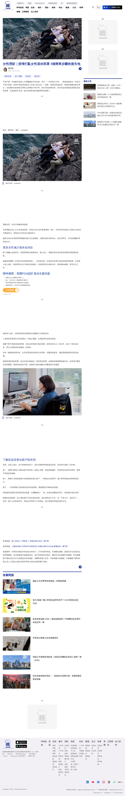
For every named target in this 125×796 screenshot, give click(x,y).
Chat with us (97, 792)
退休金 (28, 76)
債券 (54, 753)
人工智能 (81, 747)
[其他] (80, 68)
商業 (53, 7)
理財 (46, 7)
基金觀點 (54, 757)
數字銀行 (67, 760)
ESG (72, 759)
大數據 (81, 751)
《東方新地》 (32, 754)
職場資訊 (87, 752)
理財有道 (8, 76)
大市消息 (60, 747)
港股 (54, 745)
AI (62, 3)
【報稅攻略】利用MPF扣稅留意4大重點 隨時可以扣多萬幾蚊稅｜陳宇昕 (40, 546)
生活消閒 (93, 752)
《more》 (5, 756)
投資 (32, 7)
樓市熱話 (60, 773)
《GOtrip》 (10, 754)
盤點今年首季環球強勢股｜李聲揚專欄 (49, 581)
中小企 (73, 751)
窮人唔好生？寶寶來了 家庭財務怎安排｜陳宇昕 (30, 541)
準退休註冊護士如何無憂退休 (45, 638)
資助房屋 (60, 757)
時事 (81, 7)
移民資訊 (99, 757)
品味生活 (93, 747)
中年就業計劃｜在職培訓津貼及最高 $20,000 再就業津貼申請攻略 (109, 114)
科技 (60, 7)
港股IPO (20, 3)
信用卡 (67, 769)
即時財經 (20, 7)
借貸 (66, 764)
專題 (27, 7)
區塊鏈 (81, 753)
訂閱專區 (25, 12)
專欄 (18, 12)
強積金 (67, 756)
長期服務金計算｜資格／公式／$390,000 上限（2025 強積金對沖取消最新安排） (109, 87)
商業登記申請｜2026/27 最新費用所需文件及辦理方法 (109, 105)
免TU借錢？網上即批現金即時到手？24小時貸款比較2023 (55, 601)
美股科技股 (53, 3)
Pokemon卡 (39, 3)
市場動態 (74, 745)
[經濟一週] (8, 5)
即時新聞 (99, 763)
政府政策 (99, 747)
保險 (66, 751)
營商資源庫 (75, 756)
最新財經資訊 (72, 3)
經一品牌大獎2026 (75, 765)
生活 (74, 7)
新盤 (60, 761)
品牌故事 (74, 748)
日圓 (29, 3)
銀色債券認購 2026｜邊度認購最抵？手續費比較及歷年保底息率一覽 (57, 620)
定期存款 (67, 747)
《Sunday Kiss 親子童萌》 (18, 756)
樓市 (39, 7)
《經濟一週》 (31, 756)
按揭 (60, 769)
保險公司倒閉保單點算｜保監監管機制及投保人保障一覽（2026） (57, 658)
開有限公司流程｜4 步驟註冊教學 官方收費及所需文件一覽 (109, 123)
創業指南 (74, 753)
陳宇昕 (11, 68)
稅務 (66, 767)
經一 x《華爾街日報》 (113, 7)
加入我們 (34, 12)
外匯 (54, 751)
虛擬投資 (54, 763)
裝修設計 (60, 765)
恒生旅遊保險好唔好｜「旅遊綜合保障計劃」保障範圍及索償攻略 (57, 677)
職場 (67, 7)
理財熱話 (67, 773)
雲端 (80, 756)
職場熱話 (87, 757)
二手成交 (60, 752)
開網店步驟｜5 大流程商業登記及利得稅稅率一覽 (109, 95)
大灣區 (73, 761)
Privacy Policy (118, 792)
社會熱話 (99, 752)
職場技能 (87, 747)
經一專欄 (18, 76)
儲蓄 (66, 753)
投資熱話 (54, 768)
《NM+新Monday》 (21, 754)
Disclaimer (107, 792)
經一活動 (74, 769)
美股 (54, 748)
